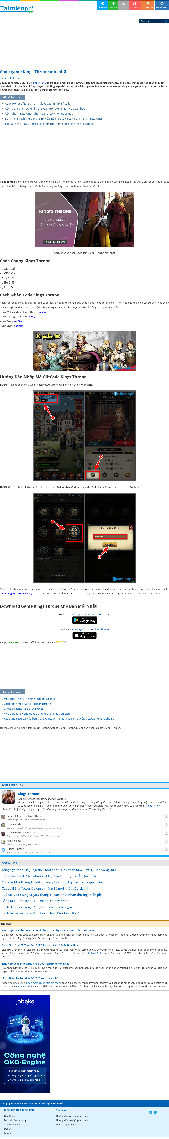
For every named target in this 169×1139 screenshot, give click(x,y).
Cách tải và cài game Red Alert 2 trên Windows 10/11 (41, 913)
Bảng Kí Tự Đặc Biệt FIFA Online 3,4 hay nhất (35, 901)
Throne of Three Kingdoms (21, 832)
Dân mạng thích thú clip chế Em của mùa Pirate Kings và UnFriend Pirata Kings (54, 118)
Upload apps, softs (66, 1124)
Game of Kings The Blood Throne (25, 816)
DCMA (7, 1128)
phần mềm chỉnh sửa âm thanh (44, 982)
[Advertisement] (84, 43)
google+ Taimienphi (155, 1112)
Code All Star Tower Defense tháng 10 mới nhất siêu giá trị (45, 888)
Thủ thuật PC (162, 7)
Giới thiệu (9, 1115)
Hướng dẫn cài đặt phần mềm (72, 1115)
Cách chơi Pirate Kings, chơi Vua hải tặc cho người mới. (39, 113)
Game (3, 78)
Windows (103, 7)
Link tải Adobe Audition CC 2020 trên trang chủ (30, 978)
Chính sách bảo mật (15, 1124)
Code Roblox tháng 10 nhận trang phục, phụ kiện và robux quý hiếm (52, 882)
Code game (15, 78)
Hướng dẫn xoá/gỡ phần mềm (72, 1120)
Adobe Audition (26, 986)
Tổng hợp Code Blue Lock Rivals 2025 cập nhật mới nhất (35, 963)
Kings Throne (38, 82)
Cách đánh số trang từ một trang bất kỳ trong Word (40, 907)
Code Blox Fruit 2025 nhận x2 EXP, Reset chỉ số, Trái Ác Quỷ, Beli (49, 876)
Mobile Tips (148, 7)
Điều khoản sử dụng (15, 1120)
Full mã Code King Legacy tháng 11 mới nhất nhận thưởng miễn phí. (52, 895)
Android (113, 7)
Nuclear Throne (15, 848)
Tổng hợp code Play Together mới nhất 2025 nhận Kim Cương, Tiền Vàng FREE (59, 870)
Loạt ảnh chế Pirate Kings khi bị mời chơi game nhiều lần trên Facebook (49, 124)
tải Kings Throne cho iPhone (89, 629)
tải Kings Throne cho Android (90, 614)
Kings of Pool (14, 840)
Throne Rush (14, 824)
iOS (123, 7)
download (17, 9)
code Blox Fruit (93, 953)
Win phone (135, 7)
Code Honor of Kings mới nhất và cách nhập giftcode (37, 103)
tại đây (42, 312)
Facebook (150, 1112)
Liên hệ (8, 1133)
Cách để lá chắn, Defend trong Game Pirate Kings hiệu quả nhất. (45, 108)
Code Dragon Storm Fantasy (16, 593)
